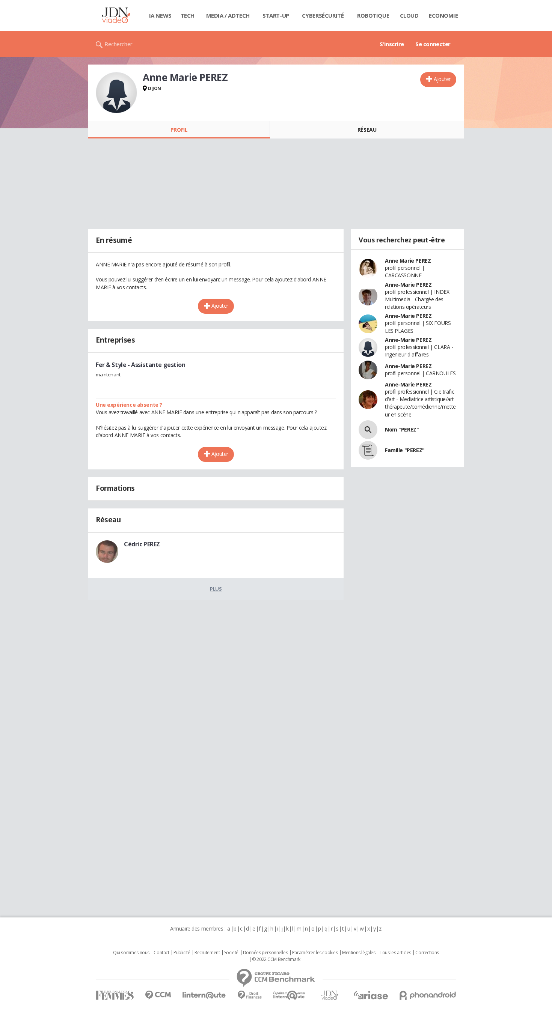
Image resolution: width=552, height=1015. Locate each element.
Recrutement (207, 952)
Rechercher (118, 44)
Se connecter (433, 44)
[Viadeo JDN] (329, 995)
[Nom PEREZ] (368, 429)
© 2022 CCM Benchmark (276, 959)
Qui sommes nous (131, 952)
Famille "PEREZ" (405, 450)
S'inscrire (392, 44)
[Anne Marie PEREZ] (116, 92)
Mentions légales (358, 952)
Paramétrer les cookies (315, 952)
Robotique (373, 15)
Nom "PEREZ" (402, 429)
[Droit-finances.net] (249, 995)
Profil (178, 129)
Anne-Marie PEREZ (408, 284)
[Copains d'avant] (289, 995)
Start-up (275, 15)
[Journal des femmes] (115, 995)
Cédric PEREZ (142, 544)
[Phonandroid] (428, 995)
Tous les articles (395, 952)
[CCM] (158, 995)
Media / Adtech (228, 15)
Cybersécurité (323, 15)
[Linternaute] (204, 995)
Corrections (427, 952)
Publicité (181, 952)
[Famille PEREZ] (368, 450)
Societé (231, 952)
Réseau (366, 129)
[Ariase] (370, 995)
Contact (161, 952)
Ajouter (442, 79)
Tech (188, 15)
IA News (160, 15)
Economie (443, 15)
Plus (216, 588)
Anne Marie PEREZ (408, 260)
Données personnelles (265, 952)
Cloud (409, 15)
